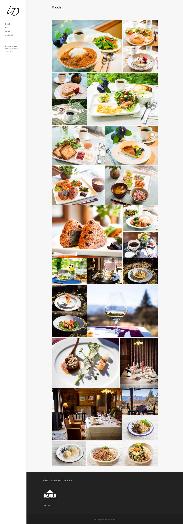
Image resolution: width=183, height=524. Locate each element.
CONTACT (68, 480)
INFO (53, 480)
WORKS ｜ (60, 480)
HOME (45, 480)
